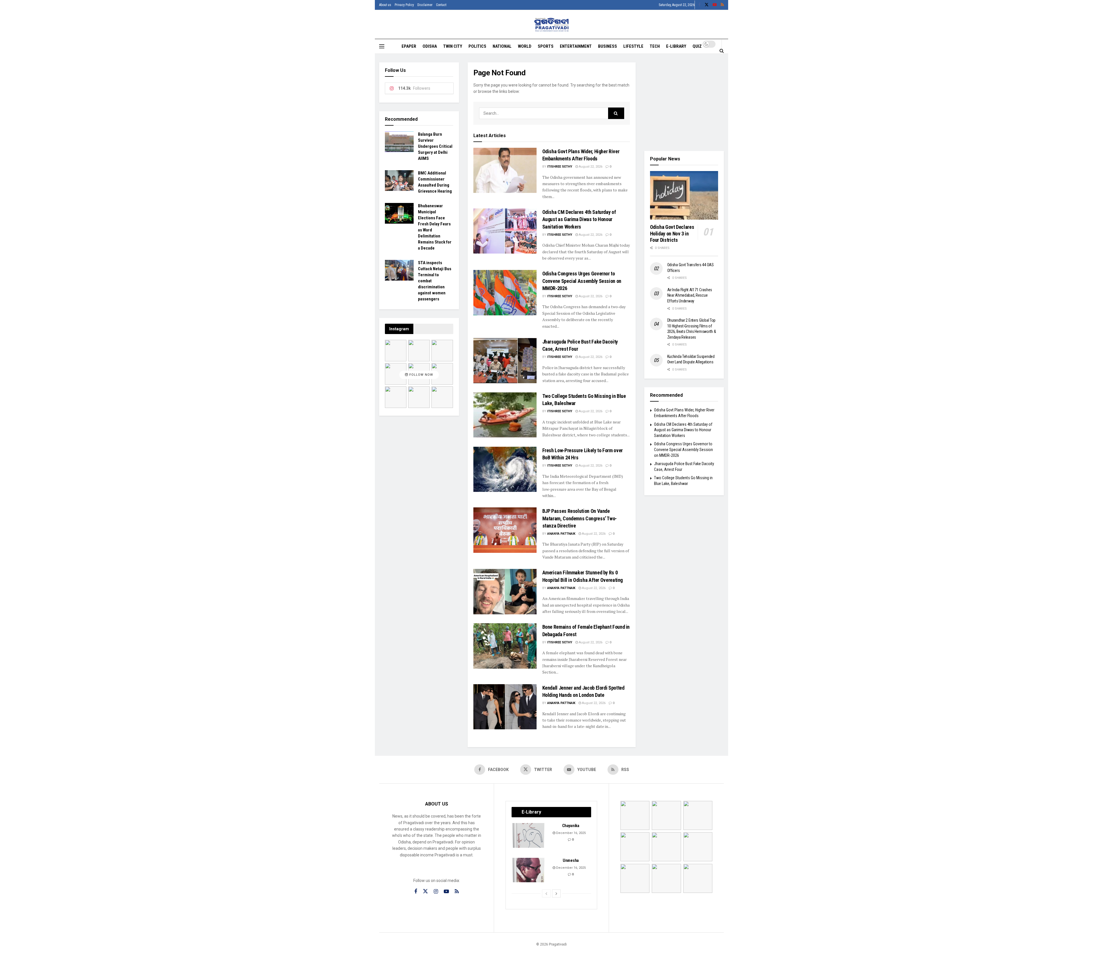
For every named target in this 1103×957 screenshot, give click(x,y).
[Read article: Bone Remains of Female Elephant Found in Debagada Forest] (505, 645)
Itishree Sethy (559, 166)
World (524, 46)
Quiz (697, 46)
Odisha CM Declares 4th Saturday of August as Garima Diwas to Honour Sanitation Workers (579, 219)
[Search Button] (722, 50)
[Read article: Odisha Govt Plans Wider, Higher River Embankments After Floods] (505, 170)
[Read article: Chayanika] (529, 835)
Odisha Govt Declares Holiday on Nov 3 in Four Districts (672, 233)
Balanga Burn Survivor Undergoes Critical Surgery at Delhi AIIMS (435, 146)
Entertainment (576, 46)
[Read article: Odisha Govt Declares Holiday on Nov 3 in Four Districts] (684, 195)
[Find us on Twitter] (707, 5)
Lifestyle (633, 46)
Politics (477, 46)
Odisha (430, 46)
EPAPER (409, 46)
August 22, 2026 (590, 166)
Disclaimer (425, 5)
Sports (546, 46)
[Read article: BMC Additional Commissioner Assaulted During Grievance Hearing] (399, 180)
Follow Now (420, 375)
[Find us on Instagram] (436, 891)
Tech (655, 46)
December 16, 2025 (570, 833)
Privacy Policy (404, 5)
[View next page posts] (556, 893)
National (502, 46)
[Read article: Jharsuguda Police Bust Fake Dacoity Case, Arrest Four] (505, 360)
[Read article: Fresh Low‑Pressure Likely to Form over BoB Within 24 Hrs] (505, 469)
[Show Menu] (381, 46)
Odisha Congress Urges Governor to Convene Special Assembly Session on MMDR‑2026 (581, 281)
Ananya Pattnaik (561, 534)
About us (385, 5)
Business (607, 46)
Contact (441, 5)
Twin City (452, 46)
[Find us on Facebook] (699, 5)
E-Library (676, 46)
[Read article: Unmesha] (529, 870)
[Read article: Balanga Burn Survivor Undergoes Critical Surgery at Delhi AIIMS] (399, 141)
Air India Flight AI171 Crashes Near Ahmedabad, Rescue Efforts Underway (689, 295)
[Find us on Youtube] (715, 5)
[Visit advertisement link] (684, 102)
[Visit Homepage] (552, 24)
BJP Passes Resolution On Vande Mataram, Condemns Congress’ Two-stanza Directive (579, 518)
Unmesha (571, 860)
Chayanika (570, 825)
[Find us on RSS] (722, 5)
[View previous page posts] (546, 893)
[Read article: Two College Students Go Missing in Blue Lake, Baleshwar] (505, 415)
